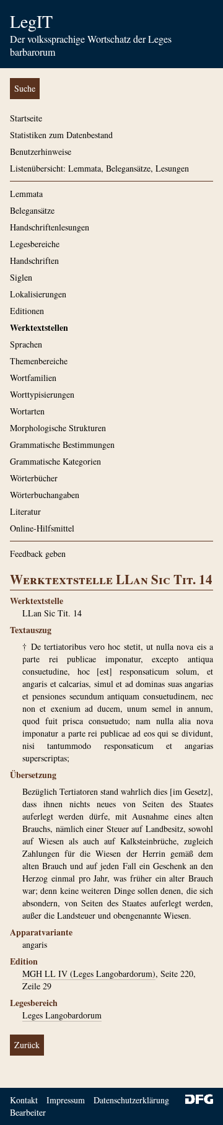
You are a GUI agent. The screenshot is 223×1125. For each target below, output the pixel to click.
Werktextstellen (39, 327)
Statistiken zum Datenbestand (61, 135)
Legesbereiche (34, 244)
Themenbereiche (39, 361)
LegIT (31, 21)
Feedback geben (38, 553)
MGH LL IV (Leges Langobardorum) (88, 973)
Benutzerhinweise (40, 151)
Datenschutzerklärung (131, 1100)
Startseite (26, 118)
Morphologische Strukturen (58, 428)
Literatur (25, 511)
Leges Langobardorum (62, 1015)
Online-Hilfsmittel (42, 528)
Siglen (21, 277)
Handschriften (34, 260)
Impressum (65, 1100)
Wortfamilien (33, 377)
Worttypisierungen (42, 394)
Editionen (27, 311)
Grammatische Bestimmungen (62, 444)
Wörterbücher (34, 478)
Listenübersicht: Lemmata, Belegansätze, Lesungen (99, 168)
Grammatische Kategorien (55, 461)
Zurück (27, 1045)
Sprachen (26, 344)
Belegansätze (32, 210)
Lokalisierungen (38, 294)
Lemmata (26, 193)
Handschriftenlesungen (49, 227)
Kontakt (24, 1100)
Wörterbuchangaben (44, 495)
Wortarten (27, 411)
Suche (24, 88)
